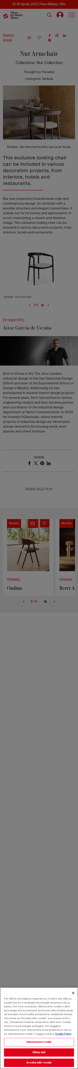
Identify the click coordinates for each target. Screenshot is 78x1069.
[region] (39, 1028)
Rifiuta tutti (39, 1052)
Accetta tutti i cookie (39, 1062)
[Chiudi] (73, 993)
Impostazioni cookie (39, 1042)
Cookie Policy (63, 1034)
